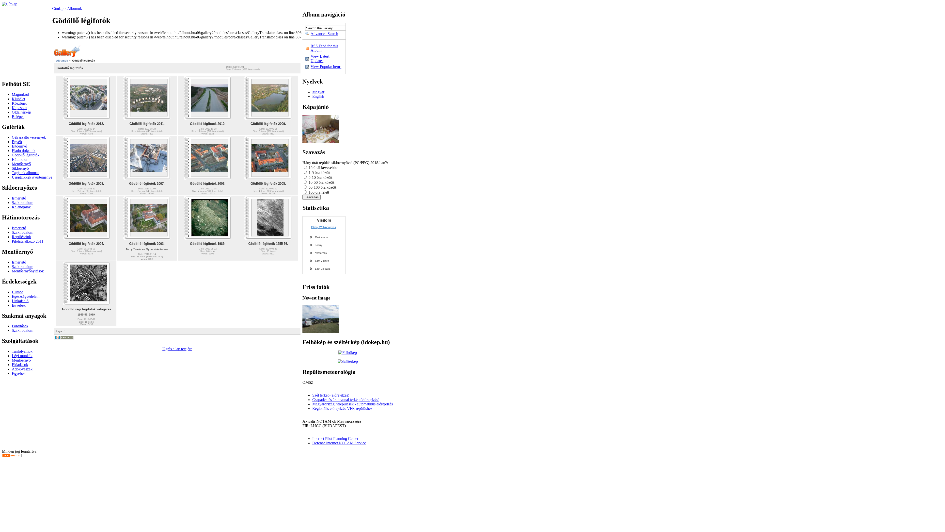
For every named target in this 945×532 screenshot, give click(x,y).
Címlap (57, 8)
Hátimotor (20, 159)
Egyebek (19, 305)
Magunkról (20, 94)
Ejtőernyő (19, 146)
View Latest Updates (320, 58)
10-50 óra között (321, 182)
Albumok (74, 8)
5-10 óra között (320, 177)
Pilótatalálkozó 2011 (27, 241)
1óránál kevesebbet (323, 168)
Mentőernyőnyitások (28, 271)
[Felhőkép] (347, 352)
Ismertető (19, 198)
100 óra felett (318, 192)
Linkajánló (20, 301)
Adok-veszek (22, 369)
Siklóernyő (20, 168)
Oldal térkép (21, 112)
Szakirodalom (22, 202)
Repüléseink (21, 237)
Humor (17, 292)
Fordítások (20, 326)
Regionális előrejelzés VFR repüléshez (342, 408)
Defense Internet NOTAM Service (339, 443)
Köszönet (19, 103)
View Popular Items (326, 67)
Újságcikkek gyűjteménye (32, 177)
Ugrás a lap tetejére (177, 349)
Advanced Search (324, 34)
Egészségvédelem (25, 296)
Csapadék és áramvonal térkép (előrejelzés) (345, 400)
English (318, 96)
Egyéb (17, 142)
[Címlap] (9, 4)
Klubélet (18, 99)
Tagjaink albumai (25, 173)
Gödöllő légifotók (25, 155)
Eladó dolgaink (23, 151)
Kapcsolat (19, 108)
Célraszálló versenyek (29, 137)
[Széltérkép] (348, 361)
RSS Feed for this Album (324, 48)
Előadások (20, 365)
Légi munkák (22, 356)
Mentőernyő (21, 164)
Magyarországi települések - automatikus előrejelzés (352, 404)
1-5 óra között (319, 172)
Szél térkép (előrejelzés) (330, 395)
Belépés (18, 117)
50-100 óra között (322, 187)
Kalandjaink (21, 207)
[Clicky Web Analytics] (12, 456)
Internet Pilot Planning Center (335, 438)
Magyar (318, 92)
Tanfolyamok (22, 351)
